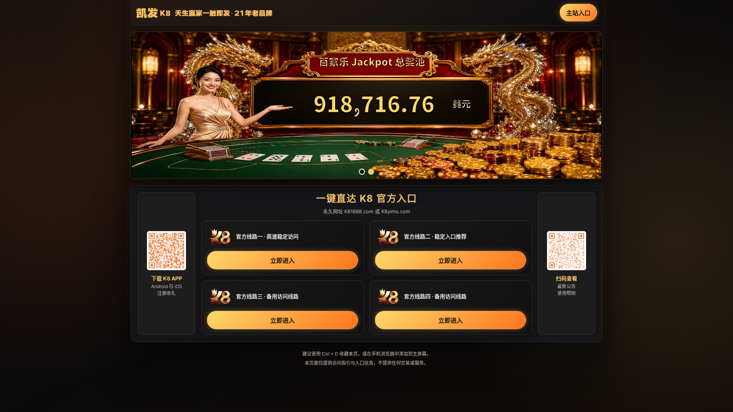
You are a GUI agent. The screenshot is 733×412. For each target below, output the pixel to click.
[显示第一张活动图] (362, 172)
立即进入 (282, 260)
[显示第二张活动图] (371, 172)
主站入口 (578, 13)
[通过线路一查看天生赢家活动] (366, 105)
